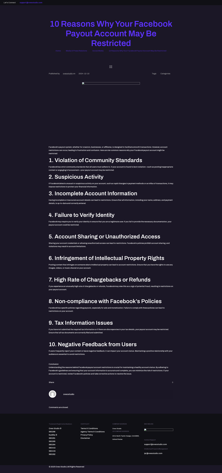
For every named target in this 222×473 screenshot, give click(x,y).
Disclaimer (85, 438)
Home (58, 51)
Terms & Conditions (89, 428)
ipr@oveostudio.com (153, 453)
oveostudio (68, 74)
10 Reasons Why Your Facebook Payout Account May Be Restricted (137, 51)
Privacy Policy (87, 435)
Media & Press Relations (76, 51)
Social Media (98, 51)
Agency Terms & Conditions (93, 432)
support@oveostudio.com (31, 3)
